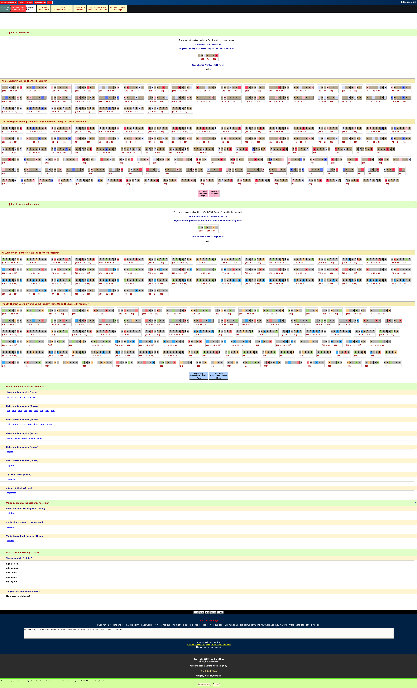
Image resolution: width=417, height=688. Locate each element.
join (42, 424)
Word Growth (43, 8)
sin (47, 410)
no (20, 397)
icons (17, 438)
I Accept (216, 685)
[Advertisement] (208, 21)
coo (20, 410)
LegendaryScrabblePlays (214, 193)
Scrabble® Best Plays (62, 8)
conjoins (11, 479)
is (12, 397)
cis (8, 410)
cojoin (10, 452)
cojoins (10, 465)
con (14, 410)
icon (30, 424)
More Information (204, 685)
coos (23, 424)
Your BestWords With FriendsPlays (218, 376)
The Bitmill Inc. (209, 671)
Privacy (213, 612)
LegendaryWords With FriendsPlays (198, 376)
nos (36, 410)
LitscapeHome (5, 8)
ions (36, 424)
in (8, 397)
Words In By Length (117, 8)
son (53, 410)
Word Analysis (40, 2)
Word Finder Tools (25, 2)
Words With (80, 8)
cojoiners (11, 493)
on (25, 397)
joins (24, 438)
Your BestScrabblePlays (203, 193)
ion (30, 410)
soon (49, 424)
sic (41, 410)
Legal (207, 612)
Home (196, 612)
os (29, 397)
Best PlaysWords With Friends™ (97, 8)
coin (9, 424)
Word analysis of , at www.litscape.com (209, 645)
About (202, 612)
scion (32, 438)
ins (25, 410)
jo (16, 397)
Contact (220, 612)
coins (9, 438)
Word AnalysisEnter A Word (18, 8)
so (34, 397)
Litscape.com (408, 2)
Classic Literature (7, 2)
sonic (40, 438)
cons (15, 424)
